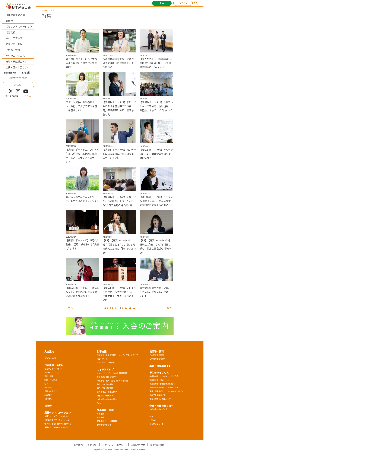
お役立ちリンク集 (104, 425)
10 (126, 307)
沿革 (46, 383)
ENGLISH (18, 84)
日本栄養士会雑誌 (156, 355)
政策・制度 (48, 376)
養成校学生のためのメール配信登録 (163, 376)
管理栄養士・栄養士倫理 (107, 392)
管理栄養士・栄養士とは (159, 380)
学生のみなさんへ (15, 55)
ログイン (183, 3)
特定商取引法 (157, 444)
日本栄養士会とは (15, 15)
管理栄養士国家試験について (161, 398)
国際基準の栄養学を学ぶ (107, 399)
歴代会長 (48, 387)
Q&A (99, 403)
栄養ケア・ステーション (19, 26)
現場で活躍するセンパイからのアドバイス (166, 391)
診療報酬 (100, 413)
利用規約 (92, 444)
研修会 (9, 20)
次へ (169, 307)
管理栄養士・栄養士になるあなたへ (163, 387)
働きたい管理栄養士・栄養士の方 (57, 423)
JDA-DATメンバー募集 (106, 362)
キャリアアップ (14, 38)
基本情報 (48, 395)
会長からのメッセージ (53, 368)
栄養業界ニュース (156, 424)
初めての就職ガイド (157, 395)
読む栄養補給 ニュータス (17, 96)
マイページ (50, 358)
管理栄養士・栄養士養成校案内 (162, 383)
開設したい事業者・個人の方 (56, 427)
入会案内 (49, 351)
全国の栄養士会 (50, 391)
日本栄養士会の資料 (157, 358)
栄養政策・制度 (14, 44)
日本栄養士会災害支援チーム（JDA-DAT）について (117, 355)
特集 (151, 416)
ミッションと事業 (51, 372)
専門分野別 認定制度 (105, 388)
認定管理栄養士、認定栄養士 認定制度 (112, 380)
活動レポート (102, 358)
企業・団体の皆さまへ (18, 67)
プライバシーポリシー (114, 444)
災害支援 (10, 32)
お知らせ (153, 420)
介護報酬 (100, 417)
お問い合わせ (138, 444)
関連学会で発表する (105, 395)
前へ (70, 307)
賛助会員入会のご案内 (158, 409)
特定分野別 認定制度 (105, 384)
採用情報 (78, 444)
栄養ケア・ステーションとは (56, 416)
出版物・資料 (13, 50)
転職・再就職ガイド (16, 61)
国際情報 (48, 398)
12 (133, 307)
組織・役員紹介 (50, 380)
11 (130, 307)
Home (44, 10)
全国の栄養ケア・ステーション (57, 420)
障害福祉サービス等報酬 (107, 421)
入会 (162, 3)
